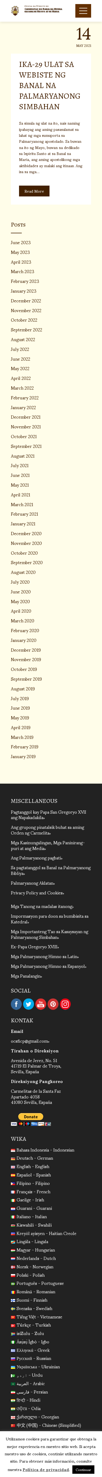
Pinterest (53, 1004)
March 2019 (22, 737)
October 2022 (24, 319)
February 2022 (25, 397)
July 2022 (20, 348)
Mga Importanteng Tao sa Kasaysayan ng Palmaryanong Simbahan (49, 934)
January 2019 (23, 756)
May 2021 (20, 484)
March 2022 (22, 387)
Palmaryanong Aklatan (32, 882)
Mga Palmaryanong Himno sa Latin (44, 956)
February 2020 (25, 630)
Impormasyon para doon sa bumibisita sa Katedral (49, 918)
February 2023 (25, 280)
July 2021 (20, 465)
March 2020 (22, 620)
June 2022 (20, 358)
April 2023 (21, 261)
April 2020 (21, 610)
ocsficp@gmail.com (29, 1040)
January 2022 (23, 407)
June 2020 (21, 591)
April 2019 (20, 727)
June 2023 (21, 242)
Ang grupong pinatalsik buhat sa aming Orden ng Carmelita (47, 829)
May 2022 (20, 368)
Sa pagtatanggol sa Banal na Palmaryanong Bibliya (51, 870)
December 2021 (26, 416)
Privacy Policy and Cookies (37, 892)
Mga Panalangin (26, 975)
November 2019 (26, 659)
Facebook (16, 1004)
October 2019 (24, 668)
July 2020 (20, 581)
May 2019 (20, 717)
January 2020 (23, 640)
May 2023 (20, 251)
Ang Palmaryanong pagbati (36, 857)
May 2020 (20, 601)
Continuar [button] (83, 1469)
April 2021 (20, 494)
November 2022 (26, 310)
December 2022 (26, 300)
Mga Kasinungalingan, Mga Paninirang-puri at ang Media (48, 845)
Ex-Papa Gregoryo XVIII (34, 946)
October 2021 (24, 436)
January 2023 (23, 290)
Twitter (28, 1004)
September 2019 (26, 678)
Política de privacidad (46, 1469)
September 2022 (26, 329)
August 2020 (23, 571)
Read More (34, 191)
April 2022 (21, 377)
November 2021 (26, 426)
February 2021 (24, 513)
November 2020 (26, 542)
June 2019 (20, 707)
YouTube (40, 1004)
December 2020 (26, 533)
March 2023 (22, 271)
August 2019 (23, 688)
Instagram (65, 1004)
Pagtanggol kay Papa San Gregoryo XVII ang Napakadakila (48, 814)
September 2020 (27, 562)
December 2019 (26, 649)
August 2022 (23, 339)
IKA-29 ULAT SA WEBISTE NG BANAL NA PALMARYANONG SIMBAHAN (50, 85)
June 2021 (20, 474)
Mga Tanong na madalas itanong (41, 906)
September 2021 (26, 445)
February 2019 (24, 746)
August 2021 (23, 455)
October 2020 (24, 552)
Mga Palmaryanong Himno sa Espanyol (48, 965)
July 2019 (20, 698)
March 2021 (22, 504)
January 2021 (23, 523)
